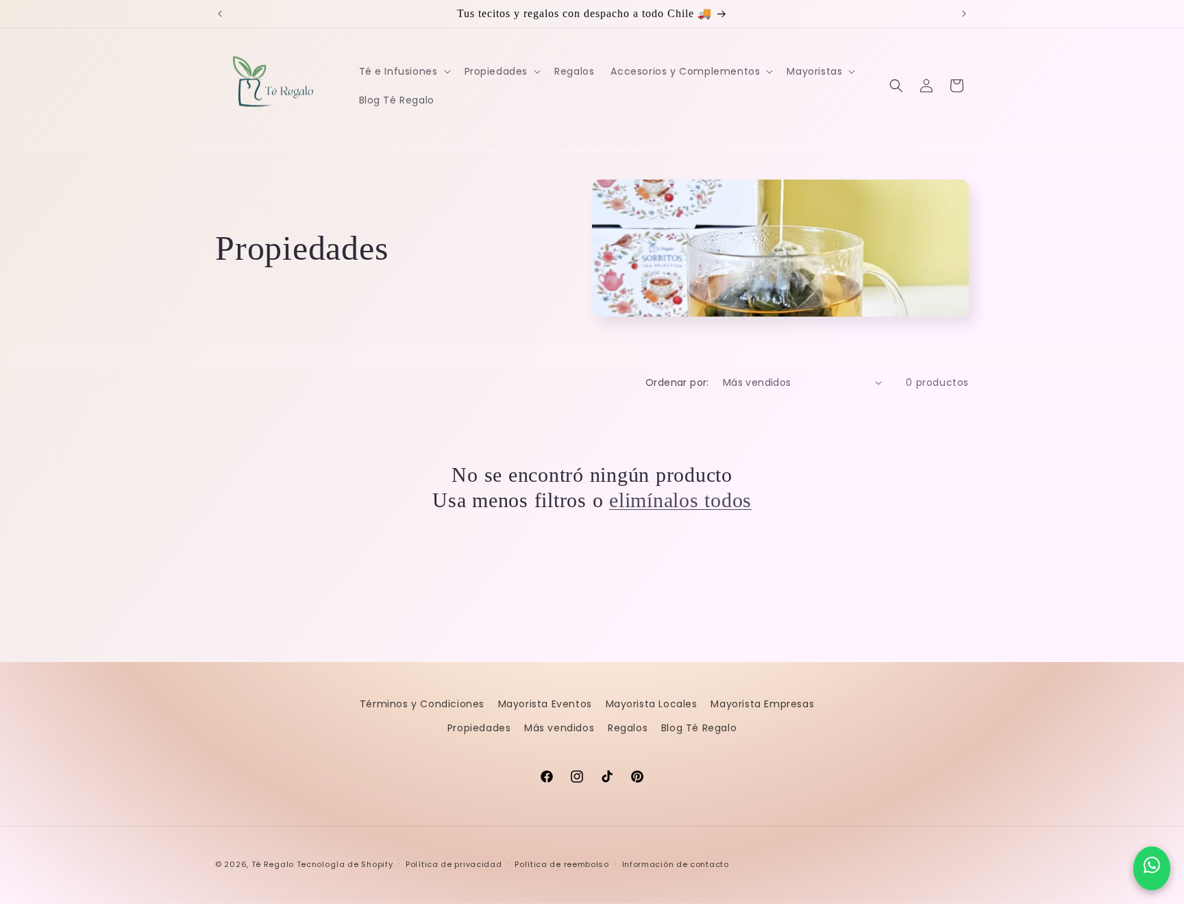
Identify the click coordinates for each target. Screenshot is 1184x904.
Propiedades (479, 728)
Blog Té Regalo (699, 728)
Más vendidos (559, 728)
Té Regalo (272, 864)
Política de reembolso (562, 863)
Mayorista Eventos (545, 704)
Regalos (628, 728)
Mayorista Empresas (762, 704)
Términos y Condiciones (422, 704)
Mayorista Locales (652, 704)
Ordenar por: (677, 382)
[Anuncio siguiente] (964, 14)
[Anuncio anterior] (220, 14)
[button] (403, 71)
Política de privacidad (454, 863)
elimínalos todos (680, 500)
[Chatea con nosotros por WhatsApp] (1151, 868)
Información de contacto (675, 863)
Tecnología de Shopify (345, 864)
